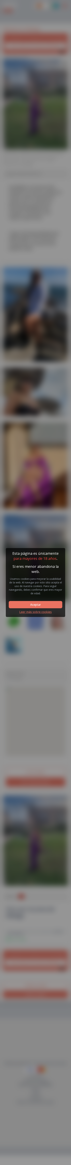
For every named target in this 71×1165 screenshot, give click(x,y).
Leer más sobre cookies (35, 612)
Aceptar (35, 605)
